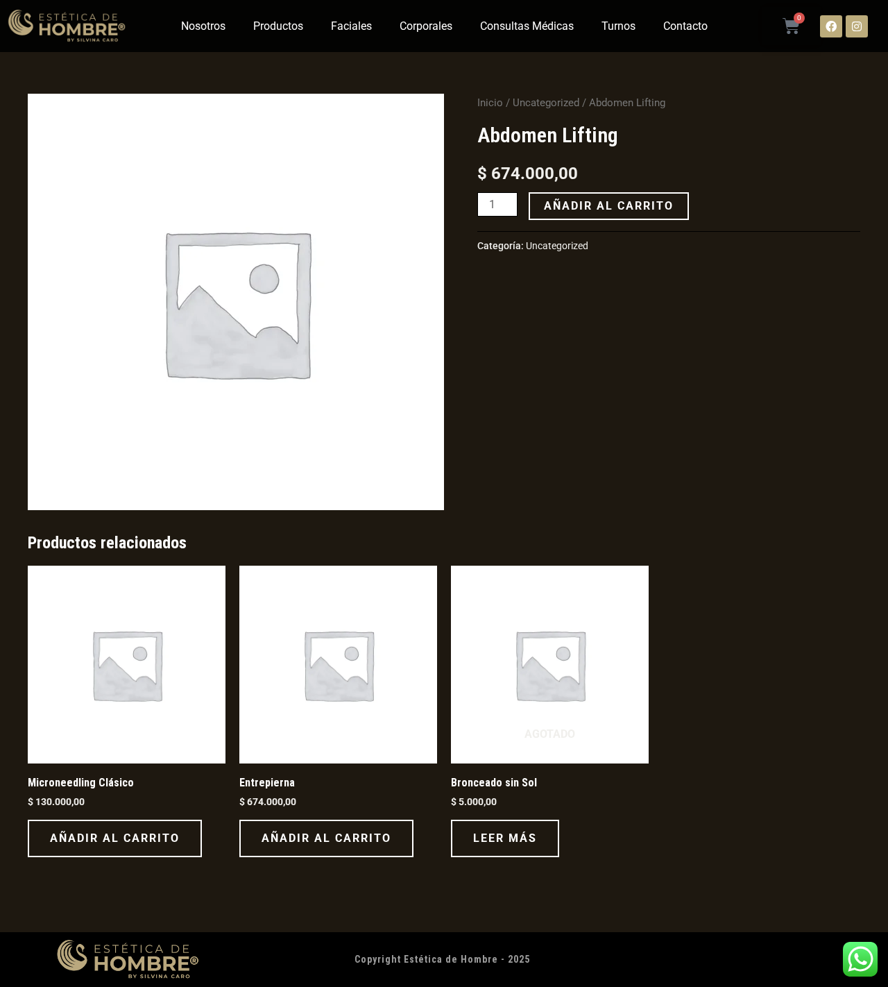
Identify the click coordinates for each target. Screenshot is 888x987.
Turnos (618, 26)
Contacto (685, 26)
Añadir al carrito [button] (115, 838)
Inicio (490, 102)
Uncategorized (546, 102)
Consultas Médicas (527, 26)
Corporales (426, 26)
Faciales (351, 26)
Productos (278, 26)
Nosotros (203, 26)
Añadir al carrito (609, 205)
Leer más (505, 838)
